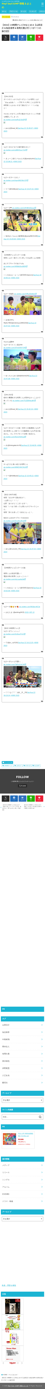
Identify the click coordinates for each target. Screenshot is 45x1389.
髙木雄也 (6, 1061)
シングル (6, 1180)
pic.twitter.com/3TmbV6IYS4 (14, 348)
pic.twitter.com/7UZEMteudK (23, 400)
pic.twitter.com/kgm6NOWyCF (15, 180)
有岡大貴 (28, 765)
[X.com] (22, 785)
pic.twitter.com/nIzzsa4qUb (14, 579)
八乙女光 (6, 1075)
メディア (6, 1165)
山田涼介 (19, 765)
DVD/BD (5, 1194)
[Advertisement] (22, 65)
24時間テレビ (8, 765)
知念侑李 (37, 765)
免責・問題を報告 (9, 1285)
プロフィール (13, 11)
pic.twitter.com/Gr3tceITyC (14, 634)
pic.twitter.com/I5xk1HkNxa (14, 437)
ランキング (32, 11)
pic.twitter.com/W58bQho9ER (15, 266)
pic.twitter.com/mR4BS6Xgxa (23, 208)
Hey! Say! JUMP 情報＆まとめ (17, 5)
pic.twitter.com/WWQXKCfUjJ (15, 467)
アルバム (6, 1187)
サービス (23, 11)
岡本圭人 (6, 1047)
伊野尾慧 (6, 1068)
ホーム (4, 11)
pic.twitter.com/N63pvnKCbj (29, 607)
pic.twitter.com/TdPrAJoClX (14, 664)
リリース (6, 1172)
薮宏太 (5, 1083)
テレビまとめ (6, 16)
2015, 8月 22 (29, 612)
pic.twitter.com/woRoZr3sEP (14, 120)
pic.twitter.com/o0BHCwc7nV (15, 150)
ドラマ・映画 (7, 1201)
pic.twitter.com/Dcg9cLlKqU (14, 521)
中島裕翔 (6, 1039)
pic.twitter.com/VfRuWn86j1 (24, 294)
